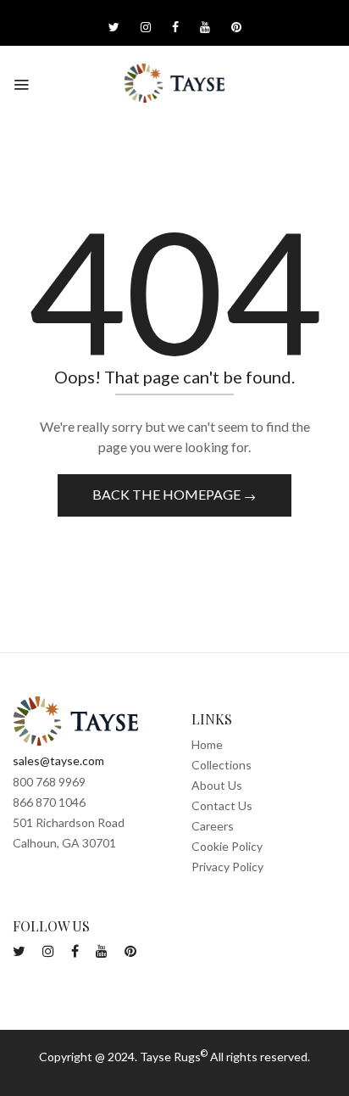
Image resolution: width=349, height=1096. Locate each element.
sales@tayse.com (58, 760)
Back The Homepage (167, 494)
